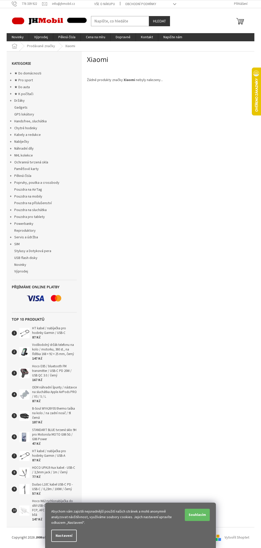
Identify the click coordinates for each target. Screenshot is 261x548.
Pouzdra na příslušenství (33, 203)
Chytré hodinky (25, 128)
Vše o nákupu (104, 4)
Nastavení (64, 535)
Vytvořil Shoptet (237, 537)
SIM (17, 244)
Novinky (20, 264)
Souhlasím (197, 514)
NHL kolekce (23, 155)
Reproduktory (25, 230)
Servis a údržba (26, 237)
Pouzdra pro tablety (29, 216)
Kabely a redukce (27, 134)
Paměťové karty (26, 169)
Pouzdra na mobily (28, 196)
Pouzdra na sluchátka (30, 210)
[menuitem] (18, 37)
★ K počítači (23, 94)
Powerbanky (23, 223)
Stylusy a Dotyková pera (32, 251)
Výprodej (21, 271)
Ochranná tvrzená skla (31, 162)
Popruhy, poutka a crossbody (36, 182)
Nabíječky (21, 141)
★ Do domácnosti (27, 73)
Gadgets (21, 107)
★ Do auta (22, 87)
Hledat (159, 21)
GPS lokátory (24, 114)
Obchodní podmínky (140, 4)
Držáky (19, 100)
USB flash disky (25, 257)
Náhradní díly (24, 148)
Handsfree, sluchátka (30, 121)
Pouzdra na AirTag (28, 189)
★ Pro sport (23, 80)
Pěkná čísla (22, 175)
